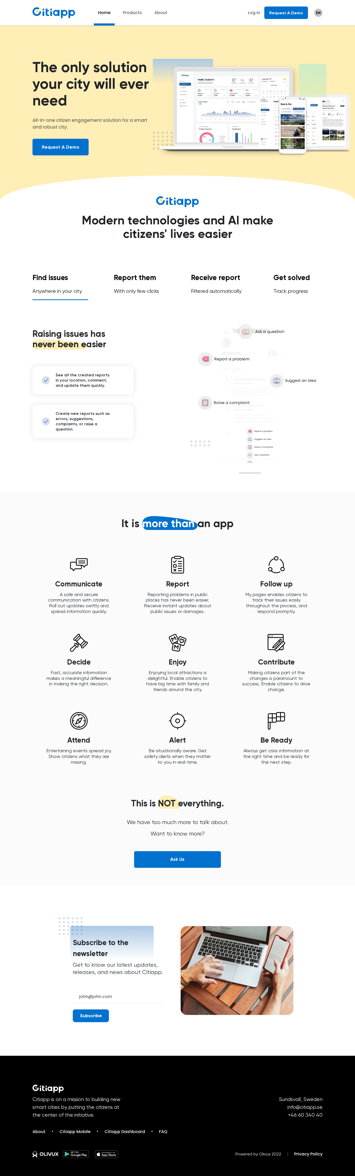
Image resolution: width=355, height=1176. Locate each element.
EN (318, 13)
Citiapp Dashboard (124, 1132)
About (160, 13)
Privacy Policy (308, 1154)
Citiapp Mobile (75, 1132)
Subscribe (91, 1016)
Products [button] (132, 13)
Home (104, 13)
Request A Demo (286, 12)
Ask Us (177, 859)
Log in (254, 13)
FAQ (163, 1132)
